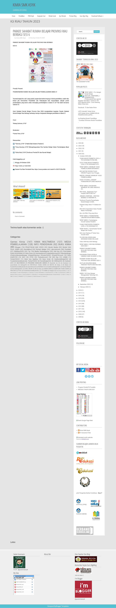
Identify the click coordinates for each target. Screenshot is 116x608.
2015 (80, 298)
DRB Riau (56, 251)
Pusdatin (68, 249)
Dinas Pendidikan (40, 272)
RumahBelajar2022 (45, 261)
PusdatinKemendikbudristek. (31, 270)
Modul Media (53, 247)
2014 (80, 301)
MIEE (68, 272)
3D (68, 270)
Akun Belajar (13, 272)
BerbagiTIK (24, 265)
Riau (68, 274)
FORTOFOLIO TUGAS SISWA (38, 265)
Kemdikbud (28, 249)
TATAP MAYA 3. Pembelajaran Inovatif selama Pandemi (88, 221)
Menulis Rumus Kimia (15, 274)
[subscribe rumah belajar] (92, 377)
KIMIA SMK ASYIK (24, 5)
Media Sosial (52, 16)
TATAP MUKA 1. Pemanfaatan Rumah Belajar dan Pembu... (90, 229)
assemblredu (13, 265)
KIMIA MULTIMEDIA (44, 242)
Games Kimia (17, 242)
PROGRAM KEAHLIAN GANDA (37, 263)
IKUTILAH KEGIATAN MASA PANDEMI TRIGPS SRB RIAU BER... (91, 264)
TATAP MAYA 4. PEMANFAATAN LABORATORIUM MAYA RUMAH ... (90, 216)
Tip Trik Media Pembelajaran (38, 251)
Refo (64, 274)
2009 (80, 314)
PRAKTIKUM (29, 247)
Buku (40, 269)
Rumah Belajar (41, 249)
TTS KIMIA (44, 270)
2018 (80, 290)
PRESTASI (13, 270)
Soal (15, 276)
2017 (80, 293)
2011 (80, 309)
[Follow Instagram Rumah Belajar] (89, 377)
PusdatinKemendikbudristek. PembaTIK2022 (23, 261)
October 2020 (84, 156)
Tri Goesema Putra (85, 433)
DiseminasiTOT (49, 272)
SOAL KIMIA (15, 249)
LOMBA (65, 257)
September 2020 (85, 284)
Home (13, 16)
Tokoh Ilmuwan (37, 276)
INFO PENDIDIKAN (43, 244)
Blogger (18, 247)
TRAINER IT (21, 276)
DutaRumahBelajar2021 (53, 267)
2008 (80, 317)
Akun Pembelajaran (23, 272)
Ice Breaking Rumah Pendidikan (87, 118)
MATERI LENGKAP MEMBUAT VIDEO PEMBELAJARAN (91, 176)
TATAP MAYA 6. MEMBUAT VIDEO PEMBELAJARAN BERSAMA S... (90, 167)
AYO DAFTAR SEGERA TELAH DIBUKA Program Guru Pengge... (90, 172)
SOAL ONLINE (29, 269)
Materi (66, 265)
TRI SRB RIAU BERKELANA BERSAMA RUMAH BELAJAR (89, 238)
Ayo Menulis (62, 16)
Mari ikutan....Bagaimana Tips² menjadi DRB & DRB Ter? (88, 192)
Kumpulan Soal (41, 16)
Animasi (32, 272)
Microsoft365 (26, 274)
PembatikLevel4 (43, 257)
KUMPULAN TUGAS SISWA (61, 269)
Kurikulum (66, 263)
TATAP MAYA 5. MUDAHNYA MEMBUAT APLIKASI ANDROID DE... (90, 187)
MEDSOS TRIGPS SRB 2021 (86, 389)
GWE (56, 272)
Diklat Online (29, 253)
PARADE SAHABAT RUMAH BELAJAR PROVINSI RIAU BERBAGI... (88, 250)
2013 (80, 303)
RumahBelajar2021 (17, 269)
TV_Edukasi (28, 276)
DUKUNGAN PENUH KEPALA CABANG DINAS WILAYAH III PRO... (91, 255)
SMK (11, 276)
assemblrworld (32, 267)
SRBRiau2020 (19, 251)
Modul (65, 247)
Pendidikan (22, 16)
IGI (59, 263)
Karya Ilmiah (46, 259)
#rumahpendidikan (61, 270)
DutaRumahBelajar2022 (61, 259)
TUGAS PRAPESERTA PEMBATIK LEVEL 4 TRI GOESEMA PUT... (89, 225)
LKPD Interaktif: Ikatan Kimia (86, 111)
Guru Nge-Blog (84, 16)
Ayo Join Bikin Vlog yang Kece (89, 213)
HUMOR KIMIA (48, 269)
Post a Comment (20, 216)
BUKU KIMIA (64, 244)
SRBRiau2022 (58, 261)
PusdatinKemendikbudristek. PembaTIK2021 (49, 274)
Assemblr (52, 263)
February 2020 (84, 287)
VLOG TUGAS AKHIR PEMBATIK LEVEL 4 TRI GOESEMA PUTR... (89, 163)
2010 (80, 311)
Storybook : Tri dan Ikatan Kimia (87, 107)
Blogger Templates (62, 606)
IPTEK (31, 257)
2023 (80, 146)
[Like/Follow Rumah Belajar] (86, 377)
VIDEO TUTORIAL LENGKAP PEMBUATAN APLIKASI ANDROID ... (90, 181)
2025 (80, 143)
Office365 (34, 274)
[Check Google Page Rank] (84, 420)
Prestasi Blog (72, 16)
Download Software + (97, 16)
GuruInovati (62, 272)
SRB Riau (55, 257)
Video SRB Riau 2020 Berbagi (88, 241)
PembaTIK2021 (66, 267)
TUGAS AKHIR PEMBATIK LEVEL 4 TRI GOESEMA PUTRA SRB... (90, 159)
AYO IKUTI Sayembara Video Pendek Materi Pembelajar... (90, 209)
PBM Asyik (31, 16)
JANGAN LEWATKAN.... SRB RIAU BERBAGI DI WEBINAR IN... (89, 196)
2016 (80, 295)
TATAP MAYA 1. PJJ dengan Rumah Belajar (93, 93)
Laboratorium (55, 249)
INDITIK (52, 265)
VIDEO (41, 247)
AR (35, 269)
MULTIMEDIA (21, 263)
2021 (80, 151)
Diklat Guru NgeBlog (31, 259)
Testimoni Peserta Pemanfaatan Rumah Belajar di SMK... (89, 201)
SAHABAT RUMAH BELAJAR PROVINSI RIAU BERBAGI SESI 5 (90, 259)
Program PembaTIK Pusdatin (86, 387)
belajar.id (52, 270)
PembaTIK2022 (15, 259)
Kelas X (59, 265)
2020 (80, 154)
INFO (23, 257)
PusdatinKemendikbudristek (18, 267)
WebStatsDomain (85, 439)
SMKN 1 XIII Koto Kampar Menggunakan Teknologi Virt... (89, 274)
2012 (80, 306)
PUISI (19, 270)
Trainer (44, 276)
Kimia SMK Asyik (21, 38)
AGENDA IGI (41, 267)
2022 (80, 148)
